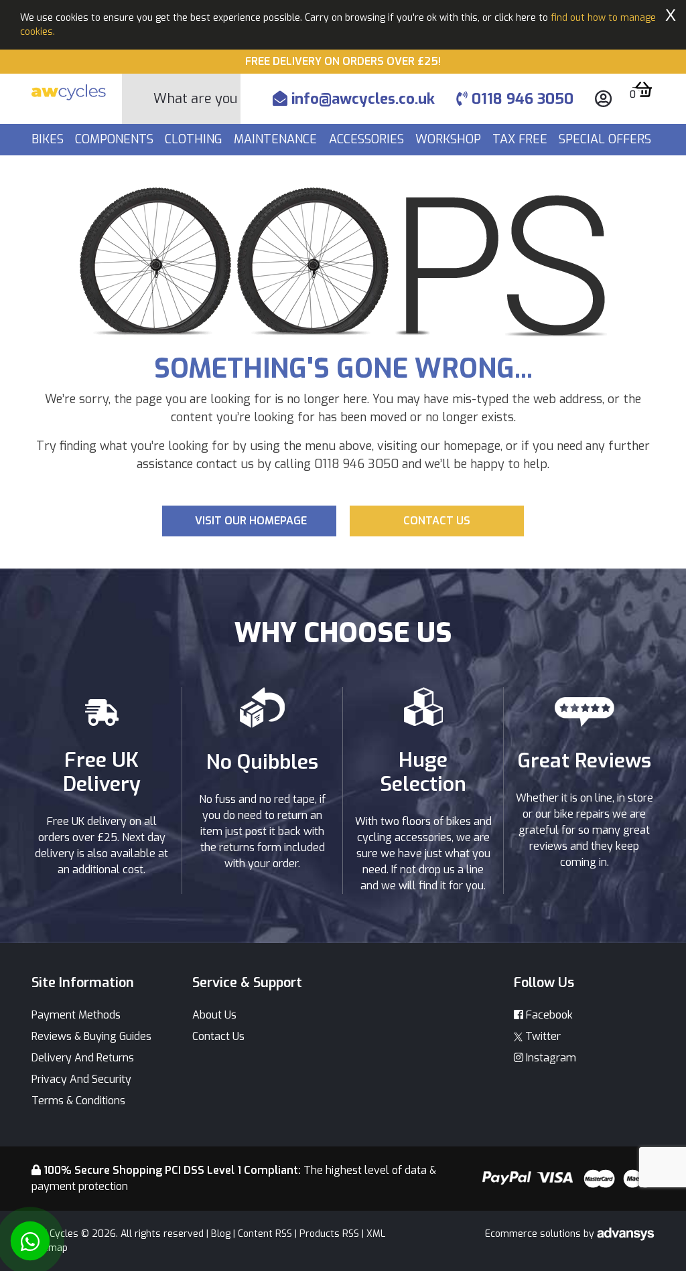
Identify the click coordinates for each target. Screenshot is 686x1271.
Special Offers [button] (607, 139)
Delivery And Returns (82, 1058)
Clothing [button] (195, 139)
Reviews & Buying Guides (91, 1036)
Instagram (549, 1058)
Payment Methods (76, 1015)
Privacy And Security (81, 1079)
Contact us (436, 521)
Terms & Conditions (78, 1101)
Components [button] (116, 139)
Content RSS (265, 1233)
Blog (220, 1233)
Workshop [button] (449, 139)
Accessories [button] (368, 139)
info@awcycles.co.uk (361, 98)
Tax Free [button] (521, 139)
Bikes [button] (49, 139)
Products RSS (329, 1233)
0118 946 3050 (520, 98)
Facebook (548, 1015)
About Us (214, 1015)
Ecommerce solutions (534, 1233)
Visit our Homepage (251, 521)
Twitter (542, 1036)
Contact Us (218, 1036)
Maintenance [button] (277, 139)
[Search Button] (138, 99)
